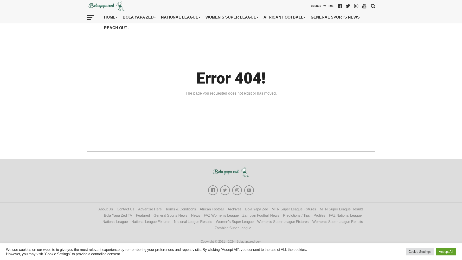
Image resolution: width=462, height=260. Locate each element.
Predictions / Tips (296, 215)
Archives (235, 209)
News (195, 215)
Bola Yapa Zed (138, 17)
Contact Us (126, 209)
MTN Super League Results (342, 209)
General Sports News (335, 17)
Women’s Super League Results (337, 222)
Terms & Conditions (180, 209)
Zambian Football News (260, 215)
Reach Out (115, 28)
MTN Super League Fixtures (294, 209)
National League (179, 17)
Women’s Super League (230, 17)
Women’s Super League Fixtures (283, 222)
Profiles (319, 215)
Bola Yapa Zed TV (118, 215)
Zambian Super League (233, 228)
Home (110, 17)
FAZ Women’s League (221, 215)
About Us (105, 209)
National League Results (193, 222)
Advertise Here (150, 209)
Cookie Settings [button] (420, 252)
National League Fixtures (150, 222)
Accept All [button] (446, 252)
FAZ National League (345, 215)
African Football (283, 17)
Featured (143, 215)
